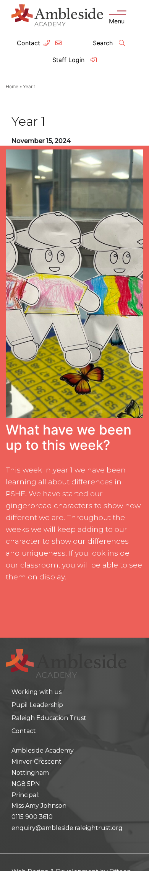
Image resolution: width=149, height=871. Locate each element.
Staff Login (69, 60)
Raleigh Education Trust (48, 718)
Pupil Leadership (37, 705)
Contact (28, 43)
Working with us (36, 691)
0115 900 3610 (32, 816)
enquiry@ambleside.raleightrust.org (67, 828)
